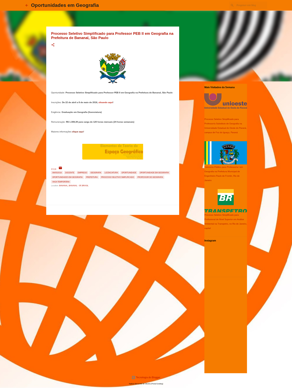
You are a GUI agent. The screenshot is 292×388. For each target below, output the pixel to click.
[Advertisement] (112, 237)
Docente (69, 173)
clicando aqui (106, 102)
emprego (82, 173)
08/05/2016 (57, 173)
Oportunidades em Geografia (65, 5)
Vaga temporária (61, 182)
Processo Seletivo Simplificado (117, 177)
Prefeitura (92, 177)
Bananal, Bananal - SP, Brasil (74, 186)
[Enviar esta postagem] (60, 169)
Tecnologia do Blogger (147, 377)
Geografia (95, 173)
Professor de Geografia (150, 177)
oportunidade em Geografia (154, 173)
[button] (53, 45)
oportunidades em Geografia (67, 177)
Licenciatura (111, 173)
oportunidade (129, 173)
